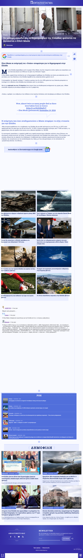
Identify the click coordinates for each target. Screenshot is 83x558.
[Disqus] (36, 325)
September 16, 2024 (48, 110)
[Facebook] (11, 537)
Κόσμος (5, 35)
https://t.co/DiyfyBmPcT (36, 108)
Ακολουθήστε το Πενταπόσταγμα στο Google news (25, 149)
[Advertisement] (36, 172)
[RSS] (23, 537)
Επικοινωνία (45, 548)
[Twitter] (15, 537)
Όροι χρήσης (37, 548)
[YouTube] (19, 537)
